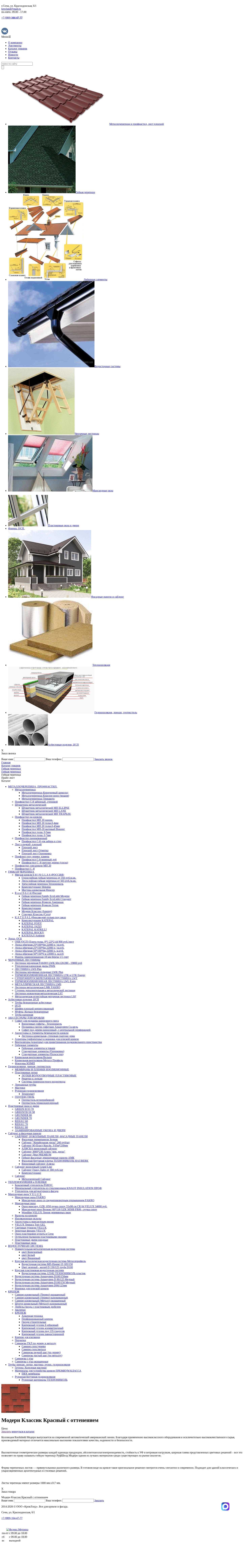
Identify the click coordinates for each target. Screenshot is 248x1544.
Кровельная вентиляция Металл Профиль (39, 1060)
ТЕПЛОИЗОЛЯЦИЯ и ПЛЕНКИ (27, 1182)
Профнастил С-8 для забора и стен (41, 841)
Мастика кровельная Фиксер (38, 890)
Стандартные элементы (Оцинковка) (43, 1051)
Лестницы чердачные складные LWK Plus (39, 972)
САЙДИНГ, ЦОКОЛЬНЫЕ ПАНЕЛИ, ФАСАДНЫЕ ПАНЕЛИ (51, 1136)
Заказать (6, 1431)
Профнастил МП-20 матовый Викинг (43, 829)
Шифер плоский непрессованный (34, 1008)
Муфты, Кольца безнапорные (32, 1011)
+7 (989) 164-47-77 (11, 1518)
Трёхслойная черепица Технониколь (42, 883)
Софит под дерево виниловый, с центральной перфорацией (56, 1029)
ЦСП (18, 1005)
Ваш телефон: (54, 759)
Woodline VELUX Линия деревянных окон (46, 1212)
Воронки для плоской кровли (32, 1288)
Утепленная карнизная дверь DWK (35, 966)
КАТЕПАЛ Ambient (33, 935)
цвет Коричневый (32, 1252)
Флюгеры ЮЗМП (25, 1063)
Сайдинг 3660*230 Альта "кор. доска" (43, 1151)
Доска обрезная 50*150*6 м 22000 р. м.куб (39, 953)
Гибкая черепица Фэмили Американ (43, 902)
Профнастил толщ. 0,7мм (36, 835)
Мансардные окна (25, 1203)
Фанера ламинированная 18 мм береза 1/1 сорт (42, 956)
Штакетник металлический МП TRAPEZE (46, 813)
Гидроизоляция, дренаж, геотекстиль (29, 1066)
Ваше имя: (7, 759)
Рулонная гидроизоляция (29, 1090)
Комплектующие (31, 908)
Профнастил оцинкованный (31, 838)
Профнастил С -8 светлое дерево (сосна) (45, 862)
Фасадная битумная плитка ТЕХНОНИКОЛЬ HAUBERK (55, 1160)
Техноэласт (28, 1093)
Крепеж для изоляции (27, 1337)
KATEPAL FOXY (32, 923)
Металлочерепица (25, 789)
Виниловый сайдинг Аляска (38, 1163)
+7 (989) (11, 17)
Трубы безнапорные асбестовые (33, 1002)
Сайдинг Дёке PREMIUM (36, 1154)
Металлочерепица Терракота (38, 798)
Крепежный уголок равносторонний (43, 1334)
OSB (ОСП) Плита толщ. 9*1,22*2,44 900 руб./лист (44, 941)
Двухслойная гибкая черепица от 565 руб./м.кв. (49, 880)
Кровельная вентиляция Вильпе (33, 1057)
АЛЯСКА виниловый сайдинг (39, 1148)
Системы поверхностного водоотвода (43, 1081)
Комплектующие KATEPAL (38, 920)
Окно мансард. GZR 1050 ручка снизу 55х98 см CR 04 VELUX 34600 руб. (64, 1206)
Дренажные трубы (25, 1084)
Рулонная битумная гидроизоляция (35, 1376)
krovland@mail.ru (11, 8)
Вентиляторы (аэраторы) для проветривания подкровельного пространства (58, 1042)
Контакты (13, 57)
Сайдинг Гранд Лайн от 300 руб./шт (42, 1169)
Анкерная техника (32, 1315)
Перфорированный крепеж (37, 1319)
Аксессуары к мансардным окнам (34, 1221)
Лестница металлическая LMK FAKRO (37, 987)
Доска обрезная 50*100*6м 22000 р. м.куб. (39, 950)
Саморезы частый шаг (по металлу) (42, 1355)
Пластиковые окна (25, 1242)
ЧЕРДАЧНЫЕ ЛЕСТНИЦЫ (24, 960)
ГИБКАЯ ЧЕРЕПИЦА (21, 871)
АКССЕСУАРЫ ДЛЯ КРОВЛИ (26, 1017)
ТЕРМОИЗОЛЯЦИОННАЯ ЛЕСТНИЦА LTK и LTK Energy (50, 975)
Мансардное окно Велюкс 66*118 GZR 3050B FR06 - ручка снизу (59, 1209)
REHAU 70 (21, 1124)
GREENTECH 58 (25, 1112)
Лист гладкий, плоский (28, 844)
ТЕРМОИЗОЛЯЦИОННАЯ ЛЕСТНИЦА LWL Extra (45, 981)
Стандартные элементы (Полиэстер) (42, 1054)
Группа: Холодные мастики (31, 1367)
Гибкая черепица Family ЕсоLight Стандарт (46, 899)
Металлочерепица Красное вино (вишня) (45, 795)
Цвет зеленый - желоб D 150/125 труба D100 (47, 1267)
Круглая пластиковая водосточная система (39, 1270)
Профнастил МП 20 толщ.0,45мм (41, 826)
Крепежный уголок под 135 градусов (43, 1331)
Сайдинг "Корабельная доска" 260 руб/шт (46, 1142)
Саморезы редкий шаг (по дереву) (41, 1352)
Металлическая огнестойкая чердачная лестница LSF (45, 996)
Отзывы (12, 51)
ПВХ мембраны (31, 1373)
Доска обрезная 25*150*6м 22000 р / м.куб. (39, 947)
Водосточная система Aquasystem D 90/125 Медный (45, 1279)
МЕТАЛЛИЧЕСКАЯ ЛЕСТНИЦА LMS (38, 984)
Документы (14, 45)
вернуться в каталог (23, 1431)
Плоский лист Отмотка (35, 850)
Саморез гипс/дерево (34, 1346)
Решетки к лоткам (32, 1078)
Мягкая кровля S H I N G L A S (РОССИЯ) (39, 874)
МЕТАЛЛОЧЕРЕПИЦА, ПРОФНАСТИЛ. (32, 786)
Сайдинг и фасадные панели (24, 1133)
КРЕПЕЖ (13, 1291)
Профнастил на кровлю (28, 817)
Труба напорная (24, 1014)
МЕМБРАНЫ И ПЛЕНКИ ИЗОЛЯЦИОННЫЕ (42, 1069)
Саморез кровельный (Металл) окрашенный (40, 1300)
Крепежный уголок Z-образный (40, 1325)
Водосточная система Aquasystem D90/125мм (41, 1285)
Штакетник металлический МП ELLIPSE (45, 807)
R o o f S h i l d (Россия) (28, 893)
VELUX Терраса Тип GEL (30, 1224)
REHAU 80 (21, 1127)
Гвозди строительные (34, 1322)
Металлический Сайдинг (36, 1179)
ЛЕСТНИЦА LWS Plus (28, 969)
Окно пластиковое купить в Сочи (34, 1233)
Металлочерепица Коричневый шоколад (45, 792)
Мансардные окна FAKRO (30, 1197)
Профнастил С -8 (25, 868)
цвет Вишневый (31, 1258)
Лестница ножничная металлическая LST (39, 993)
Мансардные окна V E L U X (25, 1194)
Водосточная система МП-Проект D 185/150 (47, 1264)
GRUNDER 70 (23, 1118)
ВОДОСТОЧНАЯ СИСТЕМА (25, 1245)
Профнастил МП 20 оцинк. (37, 820)
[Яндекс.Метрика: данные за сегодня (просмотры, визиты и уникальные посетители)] (17, 1529)
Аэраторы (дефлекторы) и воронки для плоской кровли (47, 1039)
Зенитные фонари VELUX (30, 1230)
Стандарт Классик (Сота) (36, 914)
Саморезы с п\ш (24, 1358)
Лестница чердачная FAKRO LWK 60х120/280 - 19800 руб (48, 963)
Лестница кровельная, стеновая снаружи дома (48, 1036)
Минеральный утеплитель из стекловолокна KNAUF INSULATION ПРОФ (58, 1188)
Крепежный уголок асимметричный (42, 1328)
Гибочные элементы (26, 1045)
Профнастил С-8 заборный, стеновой (36, 801)
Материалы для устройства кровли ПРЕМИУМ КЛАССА (48, 1370)
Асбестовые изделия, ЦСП (23, 999)
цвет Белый (28, 1255)
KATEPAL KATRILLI (34, 929)
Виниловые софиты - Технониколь (42, 1023)
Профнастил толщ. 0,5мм (36, 832)
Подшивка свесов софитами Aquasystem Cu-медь (50, 1026)
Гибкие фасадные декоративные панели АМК (48, 1157)
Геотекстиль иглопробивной (38, 1099)
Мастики (20, 1087)
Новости (13, 54)
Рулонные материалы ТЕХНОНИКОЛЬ (44, 1379)
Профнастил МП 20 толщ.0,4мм (40, 823)
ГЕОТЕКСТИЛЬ (24, 1096)
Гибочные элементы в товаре (38, 1048)
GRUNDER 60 (23, 1115)
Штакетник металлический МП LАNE (44, 810)
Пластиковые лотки (26, 1072)
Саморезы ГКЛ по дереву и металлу (35, 1343)
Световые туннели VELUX (31, 1227)
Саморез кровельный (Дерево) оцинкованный (41, 1297)
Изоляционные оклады (28, 1218)
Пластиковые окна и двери (23, 1106)
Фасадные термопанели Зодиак (40, 1139)
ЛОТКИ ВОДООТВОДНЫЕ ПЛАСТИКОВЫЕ (49, 1075)
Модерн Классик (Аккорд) (37, 911)
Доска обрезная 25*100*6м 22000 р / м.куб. (39, 944)
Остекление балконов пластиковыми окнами (41, 1236)
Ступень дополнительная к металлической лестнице (45, 990)
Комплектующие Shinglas (36, 886)
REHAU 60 (21, 1121)
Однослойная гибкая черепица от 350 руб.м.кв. (49, 877)
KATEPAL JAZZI (32, 926)
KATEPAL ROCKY (33, 932)
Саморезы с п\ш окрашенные (31, 1361)
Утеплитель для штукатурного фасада (36, 1191)
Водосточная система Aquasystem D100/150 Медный (45, 1282)
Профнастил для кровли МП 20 (33, 865)
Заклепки (20, 1309)
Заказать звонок (103, 759)
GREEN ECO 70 (24, 1109)
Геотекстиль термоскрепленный (40, 1103)
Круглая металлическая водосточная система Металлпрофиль (50, 1261)
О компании (15, 42)
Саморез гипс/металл (34, 1349)
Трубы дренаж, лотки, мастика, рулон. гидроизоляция (39, 1364)
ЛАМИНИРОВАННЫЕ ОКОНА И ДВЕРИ (40, 1130)
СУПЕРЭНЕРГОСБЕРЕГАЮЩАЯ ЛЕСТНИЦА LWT (46, 978)
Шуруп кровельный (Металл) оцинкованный (41, 1303)
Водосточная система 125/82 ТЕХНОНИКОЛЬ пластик (54, 1273)
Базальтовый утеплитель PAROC (34, 1185)
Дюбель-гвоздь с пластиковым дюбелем (38, 1306)
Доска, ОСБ (15, 938)
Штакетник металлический (30, 804)
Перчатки (20, 1340)
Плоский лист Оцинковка (36, 853)
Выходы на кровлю (26, 1215)
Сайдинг (20, 1176)
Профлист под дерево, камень (32, 856)
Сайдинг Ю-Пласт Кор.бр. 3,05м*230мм (45, 1145)
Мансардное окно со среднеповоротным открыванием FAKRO (58, 1200)
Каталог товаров (17, 48)
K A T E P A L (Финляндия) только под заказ (40, 917)
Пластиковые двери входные (31, 1239)
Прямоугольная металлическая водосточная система (45, 1249)
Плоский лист (30, 847)
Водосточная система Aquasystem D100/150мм (41, 1276)
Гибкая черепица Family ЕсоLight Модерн (46, 896)
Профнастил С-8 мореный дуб (39, 859)
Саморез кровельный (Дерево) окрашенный (40, 1294)
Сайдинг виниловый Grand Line (33, 1166)
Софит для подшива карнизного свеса (37, 1020)
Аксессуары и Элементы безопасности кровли (41, 1033)
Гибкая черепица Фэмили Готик (40, 905)
